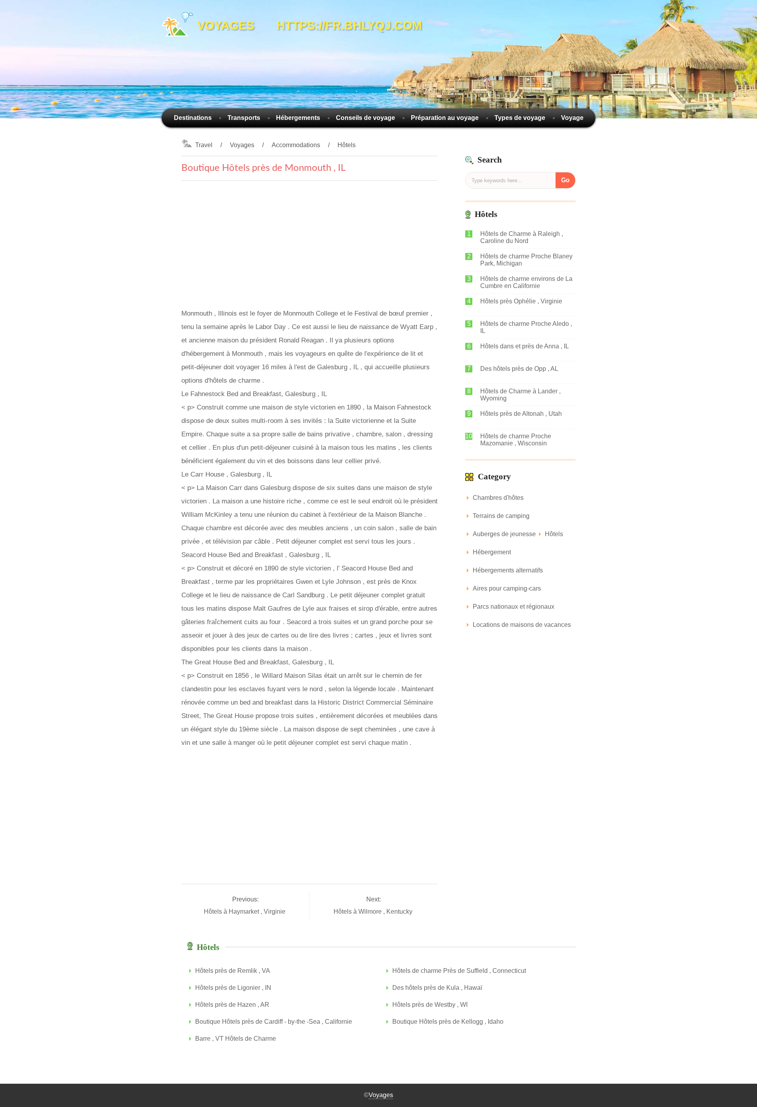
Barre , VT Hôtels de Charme (235, 1038)
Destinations (193, 117)
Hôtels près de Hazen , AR (232, 1004)
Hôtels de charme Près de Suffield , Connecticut (459, 970)
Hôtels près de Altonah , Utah (521, 413)
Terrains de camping (501, 515)
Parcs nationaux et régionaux (513, 606)
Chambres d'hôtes (498, 497)
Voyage (572, 117)
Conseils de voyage (365, 117)
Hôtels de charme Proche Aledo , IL (526, 327)
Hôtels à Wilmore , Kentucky (374, 911)
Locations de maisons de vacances (522, 624)
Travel (204, 145)
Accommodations (296, 145)
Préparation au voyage (445, 117)
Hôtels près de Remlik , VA (232, 970)
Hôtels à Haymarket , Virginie (245, 911)
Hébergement (492, 552)
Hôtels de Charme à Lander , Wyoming (520, 395)
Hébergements (298, 117)
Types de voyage (519, 117)
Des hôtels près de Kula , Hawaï (437, 987)
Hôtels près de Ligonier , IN (233, 987)
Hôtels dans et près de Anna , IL (524, 346)
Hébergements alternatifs (508, 570)
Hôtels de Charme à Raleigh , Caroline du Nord (521, 237)
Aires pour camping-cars (507, 588)
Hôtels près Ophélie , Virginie (521, 301)
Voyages (242, 145)
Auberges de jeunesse (504, 534)
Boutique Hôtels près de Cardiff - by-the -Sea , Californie (273, 1021)
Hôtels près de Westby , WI (430, 1004)
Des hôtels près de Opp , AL (519, 368)
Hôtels (346, 145)
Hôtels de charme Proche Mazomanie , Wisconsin (515, 440)
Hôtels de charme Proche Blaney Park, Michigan (526, 260)
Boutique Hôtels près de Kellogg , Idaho (447, 1021)
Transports (243, 117)
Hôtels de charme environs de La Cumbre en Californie (526, 282)
